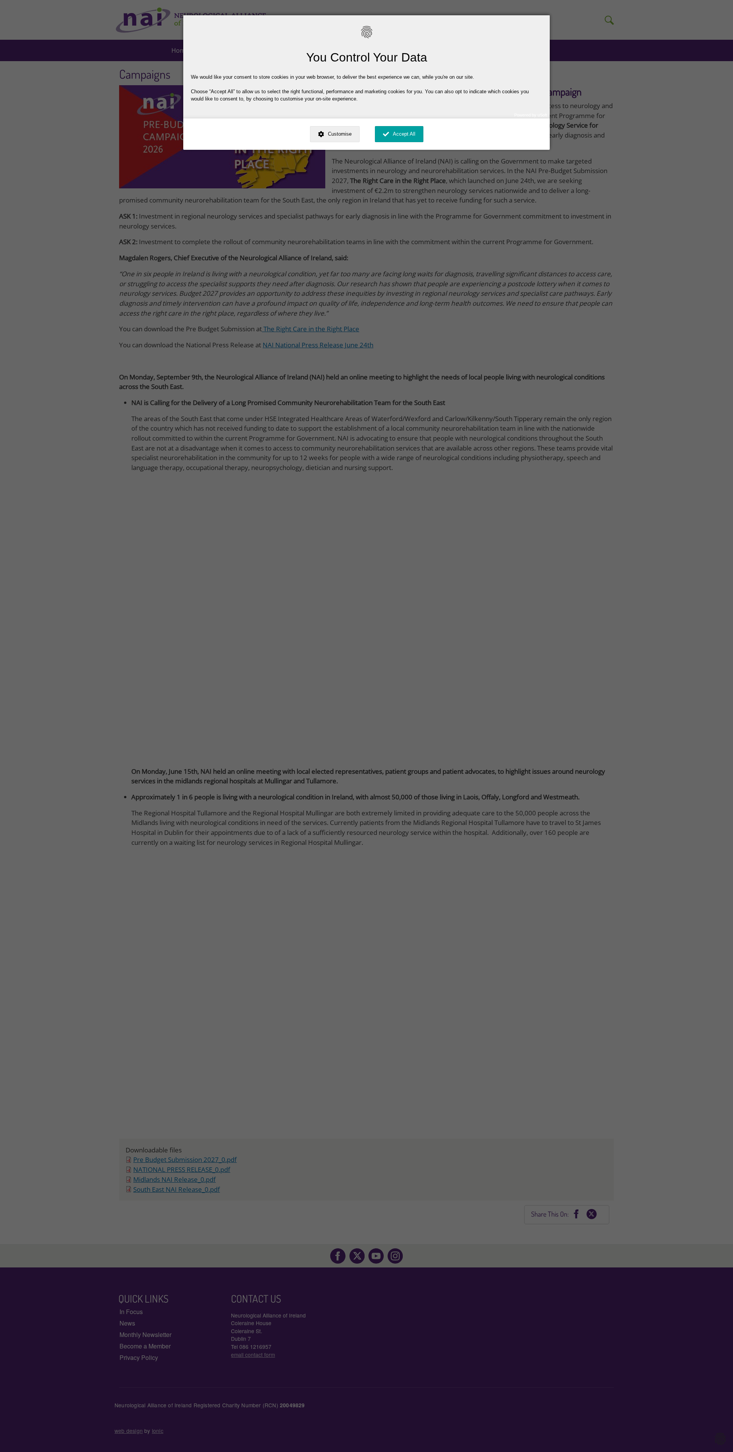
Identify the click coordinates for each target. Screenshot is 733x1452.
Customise (340, 134)
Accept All (404, 134)
